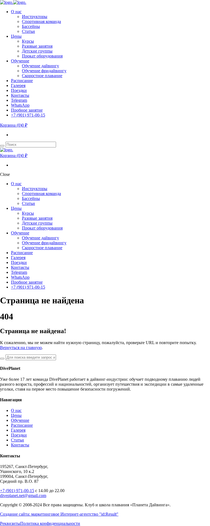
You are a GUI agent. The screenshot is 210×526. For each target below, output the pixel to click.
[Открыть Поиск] (2, 146)
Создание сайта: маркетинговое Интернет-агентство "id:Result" (59, 514)
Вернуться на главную (21, 347)
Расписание (22, 425)
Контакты (20, 445)
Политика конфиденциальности (50, 523)
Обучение (20, 420)
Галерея (18, 430)
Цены (16, 415)
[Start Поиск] (2, 358)
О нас (16, 410)
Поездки (19, 435)
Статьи (17, 440)
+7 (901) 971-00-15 (17, 490)
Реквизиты (10, 523)
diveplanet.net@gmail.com (23, 495)
